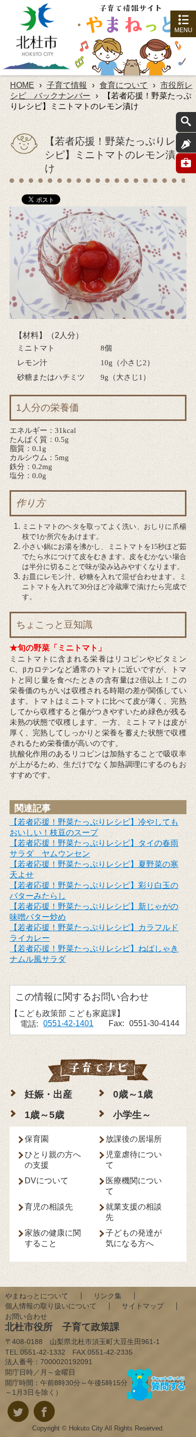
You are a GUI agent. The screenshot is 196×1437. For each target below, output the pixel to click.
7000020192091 (66, 1362)
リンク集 (107, 1296)
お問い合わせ (26, 1316)
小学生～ (132, 1115)
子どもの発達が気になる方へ (134, 1238)
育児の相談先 (49, 1206)
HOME (22, 85)
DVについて (46, 1180)
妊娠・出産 (48, 1094)
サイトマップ (143, 1306)
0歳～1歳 (133, 1094)
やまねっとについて (36, 1296)
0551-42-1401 (68, 1023)
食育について (124, 85)
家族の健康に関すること (53, 1238)
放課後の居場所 (134, 1139)
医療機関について (134, 1185)
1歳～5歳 (44, 1115)
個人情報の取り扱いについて (50, 1306)
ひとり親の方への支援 (53, 1159)
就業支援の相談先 (134, 1212)
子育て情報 (67, 85)
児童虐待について (134, 1159)
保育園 (37, 1139)
